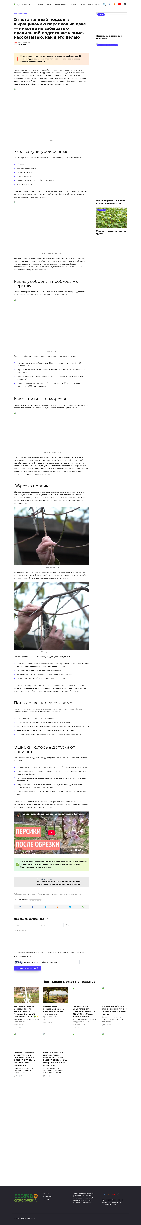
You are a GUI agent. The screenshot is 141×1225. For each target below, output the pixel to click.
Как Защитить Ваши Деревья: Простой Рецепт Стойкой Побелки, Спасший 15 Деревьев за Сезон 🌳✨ (26, 1011)
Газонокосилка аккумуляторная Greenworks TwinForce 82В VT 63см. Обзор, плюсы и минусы (84, 1011)
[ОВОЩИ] (111, 227)
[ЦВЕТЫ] (111, 32)
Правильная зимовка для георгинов (109, 37)
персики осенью (74, 894)
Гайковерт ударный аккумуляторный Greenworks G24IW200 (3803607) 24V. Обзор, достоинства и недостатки (25, 1058)
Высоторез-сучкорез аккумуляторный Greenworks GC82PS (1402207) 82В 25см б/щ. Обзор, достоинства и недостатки (55, 1058)
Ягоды (82, 4)
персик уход (44, 894)
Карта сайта (47, 1197)
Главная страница (20, 13)
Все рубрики (93, 4)
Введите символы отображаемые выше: (41, 962)
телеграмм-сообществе (40, 862)
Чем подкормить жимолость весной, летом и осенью (110, 201)
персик (34, 894)
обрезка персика (22, 894)
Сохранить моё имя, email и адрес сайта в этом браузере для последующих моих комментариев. (50, 952)
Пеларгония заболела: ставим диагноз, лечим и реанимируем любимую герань (114, 1010)
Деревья (72, 4)
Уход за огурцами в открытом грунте (111, 232)
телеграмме (59, 56)
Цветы (49, 4)
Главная (46, 1194)
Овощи (40, 4)
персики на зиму (58, 894)
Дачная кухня (60, 4)
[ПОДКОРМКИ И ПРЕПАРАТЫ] (111, 196)
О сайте (46, 1199)
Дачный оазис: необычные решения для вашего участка (53, 1008)
